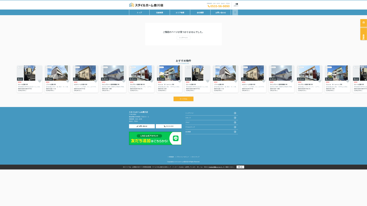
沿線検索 (159, 13)
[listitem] (142, 79)
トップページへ (183, 37)
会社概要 (200, 13)
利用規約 (171, 157)
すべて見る (183, 99)
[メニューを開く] (235, 12)
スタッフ (188, 117)
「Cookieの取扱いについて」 (215, 167)
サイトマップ (195, 157)
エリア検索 (180, 13)
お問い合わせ (221, 13)
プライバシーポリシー (183, 157)
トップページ (189, 113)
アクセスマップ (190, 127)
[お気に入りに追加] (39, 81)
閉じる (240, 167)
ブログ (187, 122)
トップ (139, 13)
